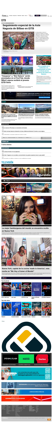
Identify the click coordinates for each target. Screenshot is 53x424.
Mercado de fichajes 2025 (18, 410)
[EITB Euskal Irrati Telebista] (5, 15)
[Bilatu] (48, 16)
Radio (23, 15)
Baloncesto (16, 414)
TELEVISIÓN (7, 162)
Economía (13, 407)
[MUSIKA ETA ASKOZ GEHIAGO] (42, 358)
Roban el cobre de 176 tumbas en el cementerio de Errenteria (14, 127)
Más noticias (5, 124)
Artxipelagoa (8, 413)
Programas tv (3, 407)
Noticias (10, 15)
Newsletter (37, 405)
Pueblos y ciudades (32, 410)
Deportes (15, 15)
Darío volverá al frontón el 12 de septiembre (11, 151)
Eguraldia (13, 410)
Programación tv (4, 406)
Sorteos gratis (31, 407)
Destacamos (8, 165)
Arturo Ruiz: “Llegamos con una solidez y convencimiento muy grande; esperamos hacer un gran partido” (23, 155)
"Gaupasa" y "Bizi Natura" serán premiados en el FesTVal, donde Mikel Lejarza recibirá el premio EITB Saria (15, 79)
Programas (7, 411)
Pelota (16, 412)
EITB (3, 20)
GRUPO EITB (43, 15)
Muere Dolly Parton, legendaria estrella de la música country (14, 134)
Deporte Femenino (17, 411)
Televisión (19, 15)
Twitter (37, 407)
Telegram (37, 409)
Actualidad (13, 406)
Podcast (7, 412)
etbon (7, 180)
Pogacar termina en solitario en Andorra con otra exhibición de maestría (16, 158)
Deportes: (17, 405)
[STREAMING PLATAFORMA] (10, 358)
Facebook (37, 406)
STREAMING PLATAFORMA (9, 364)
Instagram (37, 408)
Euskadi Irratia (8, 406)
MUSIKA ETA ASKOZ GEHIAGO (41, 364)
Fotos (24, 407)
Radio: (7, 405)
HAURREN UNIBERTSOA (24, 364)
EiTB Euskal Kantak (8, 410)
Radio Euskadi (8, 407)
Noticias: (13, 405)
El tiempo (30, 406)
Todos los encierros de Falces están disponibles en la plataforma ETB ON (43, 83)
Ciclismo (16, 413)
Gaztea (30, 405)
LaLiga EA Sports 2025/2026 (19, 407)
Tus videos (44, 138)
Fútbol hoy (16, 406)
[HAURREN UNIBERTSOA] (26, 358)
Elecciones (31, 408)
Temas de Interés (32, 409)
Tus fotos (44, 137)
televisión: (3, 405)
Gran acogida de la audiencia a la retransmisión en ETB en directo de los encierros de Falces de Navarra (44, 70)
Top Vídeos (24, 406)
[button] (50, 172)
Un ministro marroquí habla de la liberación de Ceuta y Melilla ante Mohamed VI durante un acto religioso (23, 131)
